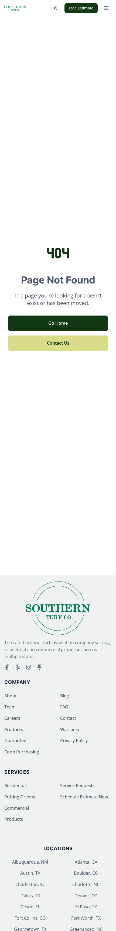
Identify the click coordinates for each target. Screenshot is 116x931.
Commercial (16, 808)
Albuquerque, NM (30, 862)
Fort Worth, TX (86, 918)
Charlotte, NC (86, 884)
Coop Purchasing (21, 752)
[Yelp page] (18, 667)
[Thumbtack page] (39, 667)
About (10, 696)
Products (13, 729)
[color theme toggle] (55, 8)
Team (10, 707)
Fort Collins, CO (30, 918)
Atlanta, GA (86, 862)
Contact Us (58, 343)
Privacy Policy (74, 740)
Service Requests (77, 785)
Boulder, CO (86, 873)
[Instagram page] (28, 667)
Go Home (58, 323)
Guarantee (15, 740)
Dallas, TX (30, 896)
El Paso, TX (86, 907)
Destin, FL (30, 907)
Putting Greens (19, 797)
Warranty (69, 729)
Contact (68, 718)
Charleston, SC (30, 884)
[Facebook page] (7, 667)
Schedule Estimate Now (84, 797)
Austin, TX (30, 873)
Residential (15, 785)
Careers (12, 718)
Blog (64, 696)
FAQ (64, 707)
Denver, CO (85, 896)
